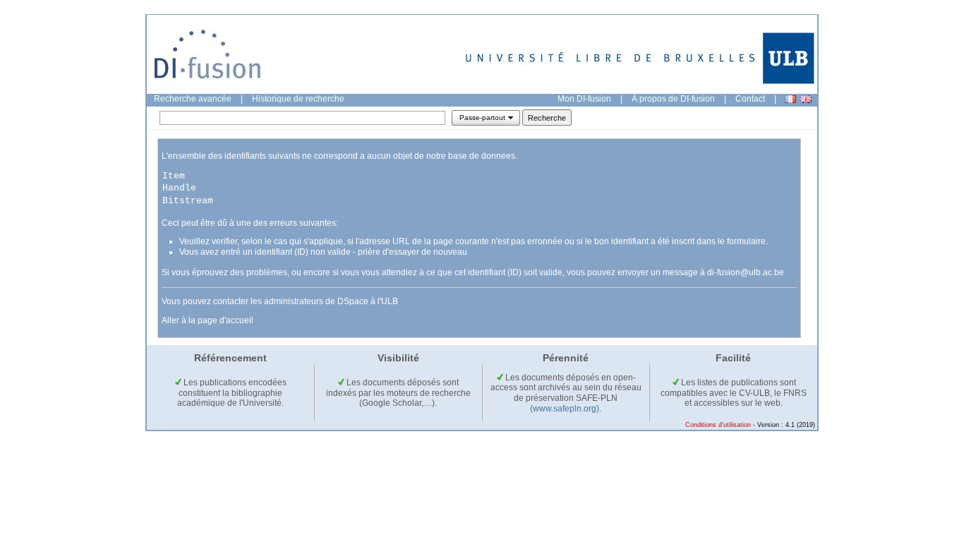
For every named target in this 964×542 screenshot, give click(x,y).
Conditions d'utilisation (718, 424)
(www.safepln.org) (564, 409)
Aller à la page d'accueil (207, 320)
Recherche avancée (192, 99)
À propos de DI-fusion (673, 99)
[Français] (790, 99)
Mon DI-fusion (584, 99)
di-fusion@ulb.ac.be (745, 272)
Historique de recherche (298, 99)
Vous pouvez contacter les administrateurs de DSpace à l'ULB (280, 301)
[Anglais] (806, 99)
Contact (750, 99)
